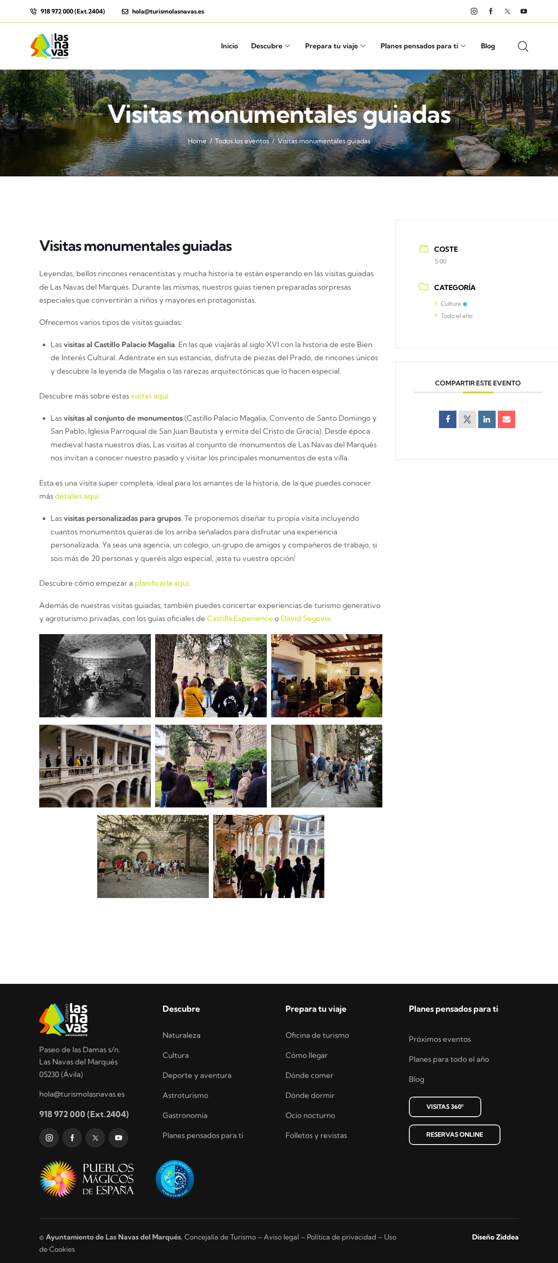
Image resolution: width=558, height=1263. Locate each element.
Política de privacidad (341, 1237)
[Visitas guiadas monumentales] (95, 675)
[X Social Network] (467, 419)
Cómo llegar (307, 1055)
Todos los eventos (242, 141)
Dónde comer (309, 1075)
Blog (488, 45)
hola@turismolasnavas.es (82, 1093)
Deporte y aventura (197, 1075)
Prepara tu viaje (331, 45)
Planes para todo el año (449, 1059)
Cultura (451, 303)
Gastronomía (185, 1115)
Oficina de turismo (317, 1035)
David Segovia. (306, 618)
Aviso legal (281, 1237)
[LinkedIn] (487, 419)
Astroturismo (185, 1095)
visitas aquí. (150, 395)
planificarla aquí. (163, 583)
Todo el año (457, 316)
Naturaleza (182, 1035)
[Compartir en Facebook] (447, 419)
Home (197, 141)
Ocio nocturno (310, 1115)
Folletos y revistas (316, 1135)
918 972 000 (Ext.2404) (84, 1114)
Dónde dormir (310, 1095)
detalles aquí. (77, 495)
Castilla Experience (240, 618)
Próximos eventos (440, 1038)
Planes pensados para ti (419, 45)
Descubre (266, 45)
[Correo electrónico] (506, 419)
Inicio (229, 45)
